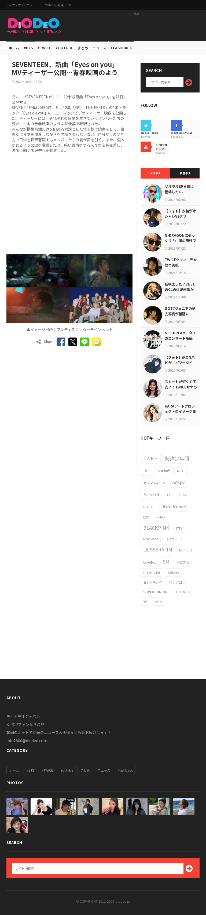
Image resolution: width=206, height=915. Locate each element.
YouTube (64, 47)
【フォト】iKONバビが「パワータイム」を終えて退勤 (180, 363)
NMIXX (160, 517)
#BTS (28, 47)
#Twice (44, 47)
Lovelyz (149, 562)
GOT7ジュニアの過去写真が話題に (180, 311)
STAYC (184, 494)
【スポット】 (174, 538)
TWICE (150, 458)
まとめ (83, 47)
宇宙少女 (182, 562)
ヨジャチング (152, 582)
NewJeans (150, 538)
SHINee (173, 572)
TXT (169, 494)
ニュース (99, 47)
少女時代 (163, 470)
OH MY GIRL (152, 572)
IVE (146, 469)
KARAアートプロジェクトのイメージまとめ (180, 411)
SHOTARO (181, 592)
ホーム (14, 47)
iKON (158, 601)
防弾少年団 (177, 458)
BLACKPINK (156, 527)
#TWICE (47, 770)
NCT (180, 470)
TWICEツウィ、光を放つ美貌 (181, 262)
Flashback (121, 47)
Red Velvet (174, 506)
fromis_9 (185, 550)
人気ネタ (155, 173)
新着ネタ (185, 173)
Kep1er (151, 494)
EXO (146, 517)
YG (145, 601)
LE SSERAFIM (157, 549)
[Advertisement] (137, 25)
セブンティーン (154, 482)
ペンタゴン (177, 582)
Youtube (67, 770)
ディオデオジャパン (19, 5)
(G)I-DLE (149, 507)
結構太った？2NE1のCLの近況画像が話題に (180, 289)
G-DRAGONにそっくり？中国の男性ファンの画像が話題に (180, 241)
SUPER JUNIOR (155, 592)
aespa (179, 482)
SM (166, 561)
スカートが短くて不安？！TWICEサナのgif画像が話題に (181, 387)
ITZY (179, 528)
